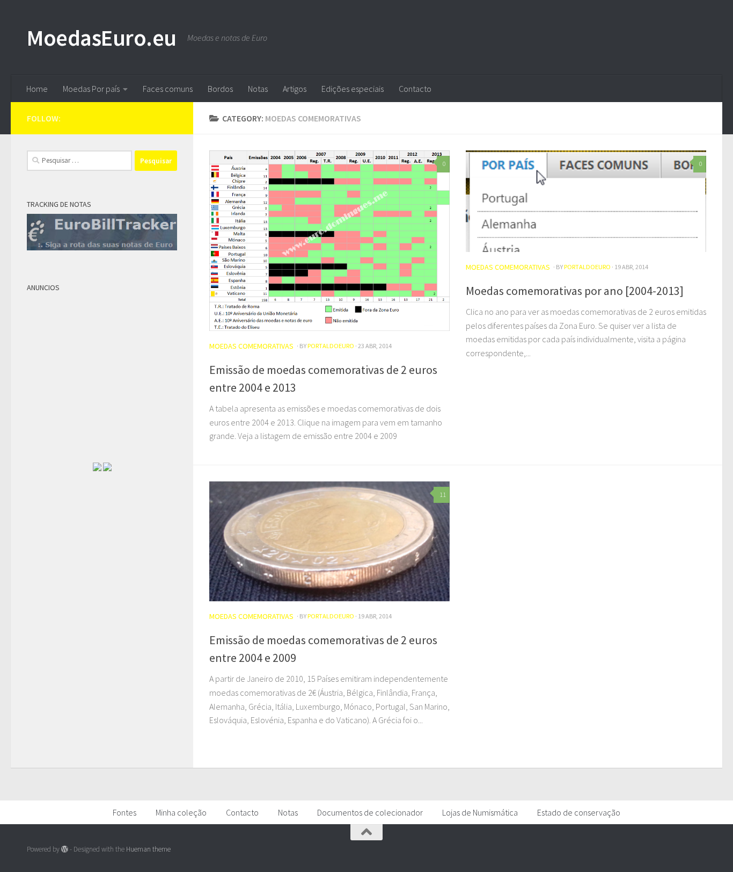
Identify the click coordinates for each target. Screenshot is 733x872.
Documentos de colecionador (370, 812)
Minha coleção (181, 812)
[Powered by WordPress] (64, 849)
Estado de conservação (578, 812)
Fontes (124, 812)
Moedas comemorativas (251, 346)
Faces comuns (168, 88)
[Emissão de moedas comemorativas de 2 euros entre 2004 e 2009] (329, 541)
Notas (258, 88)
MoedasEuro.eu (102, 38)
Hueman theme (148, 849)
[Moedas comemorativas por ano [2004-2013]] (586, 201)
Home (37, 88)
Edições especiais (352, 88)
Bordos (220, 88)
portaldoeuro (330, 346)
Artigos (294, 88)
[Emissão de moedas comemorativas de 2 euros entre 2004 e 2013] (329, 240)
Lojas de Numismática (480, 812)
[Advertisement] (107, 364)
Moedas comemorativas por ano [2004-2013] (575, 290)
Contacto (415, 88)
